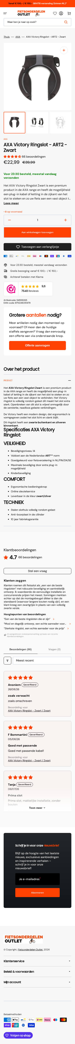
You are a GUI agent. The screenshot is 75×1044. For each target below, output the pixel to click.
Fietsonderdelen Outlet (30, 949)
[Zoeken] (66, 22)
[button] (5, 13)
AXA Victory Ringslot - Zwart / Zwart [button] (29, 710)
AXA (17, 36)
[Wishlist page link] (55, 13)
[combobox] (37, 22)
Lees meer (11, 203)
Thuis (7, 36)
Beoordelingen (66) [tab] (20, 649)
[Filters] (7, 660)
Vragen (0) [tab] (54, 649)
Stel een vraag (37, 571)
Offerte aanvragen (37, 345)
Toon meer (35, 807)
